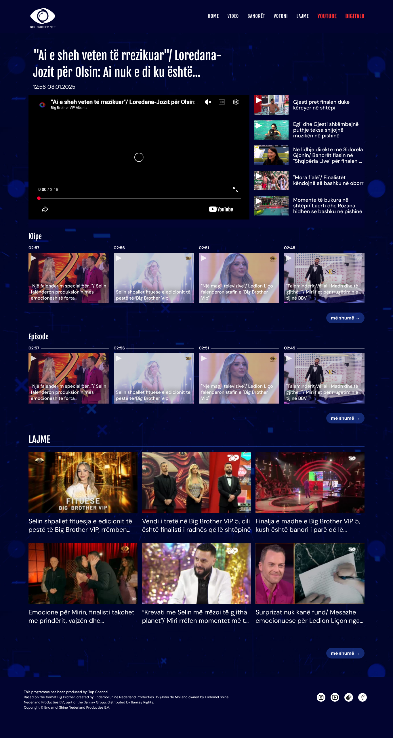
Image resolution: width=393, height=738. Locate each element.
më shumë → (345, 318)
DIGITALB (355, 16)
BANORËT (256, 16)
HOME (213, 16)
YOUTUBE (327, 16)
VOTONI (281, 16)
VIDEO (233, 16)
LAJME (303, 16)
